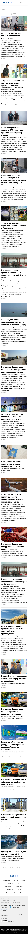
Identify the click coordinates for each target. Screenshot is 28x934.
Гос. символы (11, 889)
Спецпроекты (8, 886)
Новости (15, 880)
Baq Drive (9, 893)
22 (4, 870)
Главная (3, 9)
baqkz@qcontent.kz (6, 909)
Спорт (18, 883)
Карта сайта (4, 918)
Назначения (6, 880)
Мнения (23, 880)
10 (24, 868)
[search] (24, 2)
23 (7, 870)
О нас (19, 889)
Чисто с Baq (18, 893)
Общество (11, 883)
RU (21, 2)
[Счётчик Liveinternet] (4, 921)
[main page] (12, 2)
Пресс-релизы (19, 886)
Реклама (3, 910)
